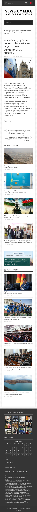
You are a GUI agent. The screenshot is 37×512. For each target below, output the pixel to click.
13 (18, 450)
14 (22, 450)
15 (26, 450)
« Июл (6, 459)
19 (14, 452)
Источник (7, 121)
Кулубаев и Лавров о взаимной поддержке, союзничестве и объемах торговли (17, 138)
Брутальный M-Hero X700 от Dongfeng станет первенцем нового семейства (15, 262)
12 (14, 450)
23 (30, 452)
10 (6, 450)
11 (10, 450)
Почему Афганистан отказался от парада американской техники (18, 166)
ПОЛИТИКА (15, 30)
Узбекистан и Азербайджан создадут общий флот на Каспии (16, 216)
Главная (8, 30)
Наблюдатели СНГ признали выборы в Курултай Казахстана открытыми (17, 191)
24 (6, 455)
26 (14, 455)
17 (6, 452)
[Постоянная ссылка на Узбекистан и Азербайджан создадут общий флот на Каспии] (18, 213)
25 (10, 455)
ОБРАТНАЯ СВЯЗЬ (10, 467)
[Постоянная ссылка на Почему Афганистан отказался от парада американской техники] (18, 163)
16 (30, 450)
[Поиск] (26, 3)
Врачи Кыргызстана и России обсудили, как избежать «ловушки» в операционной (18, 241)
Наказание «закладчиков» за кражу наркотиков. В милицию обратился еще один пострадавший (19, 131)
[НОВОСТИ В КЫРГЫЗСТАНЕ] (18, 14)
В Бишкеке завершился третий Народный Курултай (18, 343)
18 (10, 452)
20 (18, 452)
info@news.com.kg (14, 499)
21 (22, 452)
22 (26, 452)
